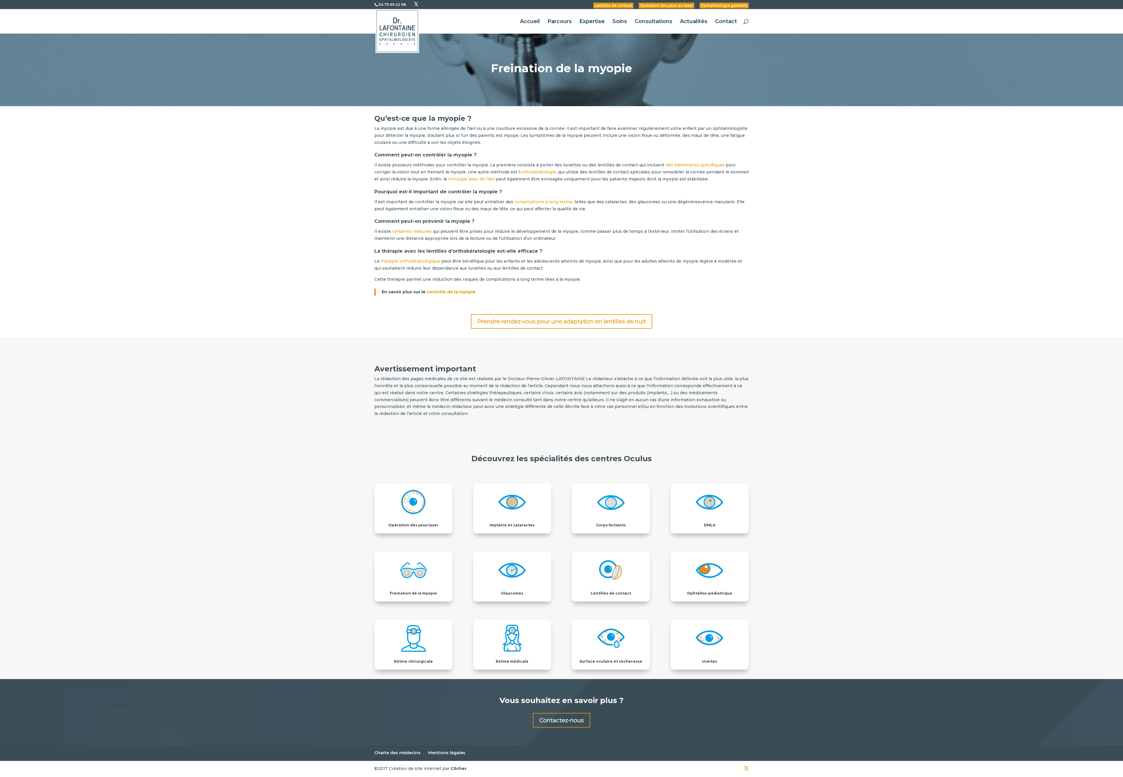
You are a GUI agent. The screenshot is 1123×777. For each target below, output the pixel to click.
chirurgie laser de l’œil (471, 179)
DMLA (709, 525)
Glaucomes (512, 593)
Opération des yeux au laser (666, 5)
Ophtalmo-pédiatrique (709, 593)
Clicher (458, 768)
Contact (726, 22)
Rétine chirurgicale (413, 661)
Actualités (693, 22)
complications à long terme (543, 201)
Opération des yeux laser (413, 525)
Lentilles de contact (613, 5)
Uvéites (709, 661)
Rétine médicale (512, 661)
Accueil (530, 22)
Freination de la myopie (413, 593)
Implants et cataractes (512, 525)
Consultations (653, 22)
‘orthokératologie (538, 172)
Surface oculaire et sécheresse (610, 661)
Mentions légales (446, 752)
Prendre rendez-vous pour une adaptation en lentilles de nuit (561, 321)
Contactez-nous (561, 720)
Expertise (592, 22)
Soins (619, 22)
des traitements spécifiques (695, 165)
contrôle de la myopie (451, 291)
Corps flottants (611, 525)
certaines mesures (412, 231)
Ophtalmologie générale (724, 5)
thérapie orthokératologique (410, 261)
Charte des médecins (397, 752)
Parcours (559, 22)
